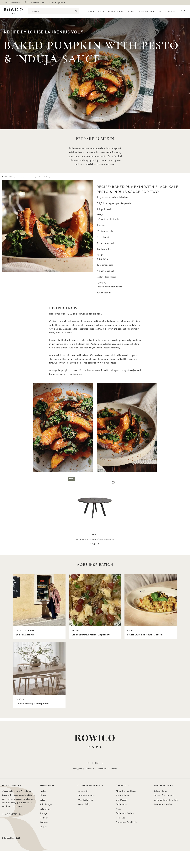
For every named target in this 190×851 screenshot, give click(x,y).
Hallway (44, 817)
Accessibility (84, 804)
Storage (43, 813)
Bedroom (44, 822)
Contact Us (83, 790)
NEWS (131, 11)
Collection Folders (125, 813)
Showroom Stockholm (126, 822)
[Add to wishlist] (113, 483)
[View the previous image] (4, 515)
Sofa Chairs (45, 808)
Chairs (43, 795)
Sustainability (122, 795)
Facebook (102, 768)
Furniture (94, 11)
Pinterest (90, 768)
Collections (121, 804)
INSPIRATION (7, 176)
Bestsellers (146, 11)
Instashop (120, 817)
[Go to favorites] (183, 11)
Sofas (42, 799)
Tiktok (114, 768)
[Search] (76, 11)
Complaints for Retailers (166, 799)
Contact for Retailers (164, 795)
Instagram (77, 768)
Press (118, 808)
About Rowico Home (126, 790)
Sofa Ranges (46, 804)
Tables (43, 790)
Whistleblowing (85, 799)
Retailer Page (160, 790)
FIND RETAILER (167, 11)
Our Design (121, 799)
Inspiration (115, 11)
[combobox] (50, 11)
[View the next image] (185, 515)
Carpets (43, 826)
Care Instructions (86, 795)
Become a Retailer (163, 804)
